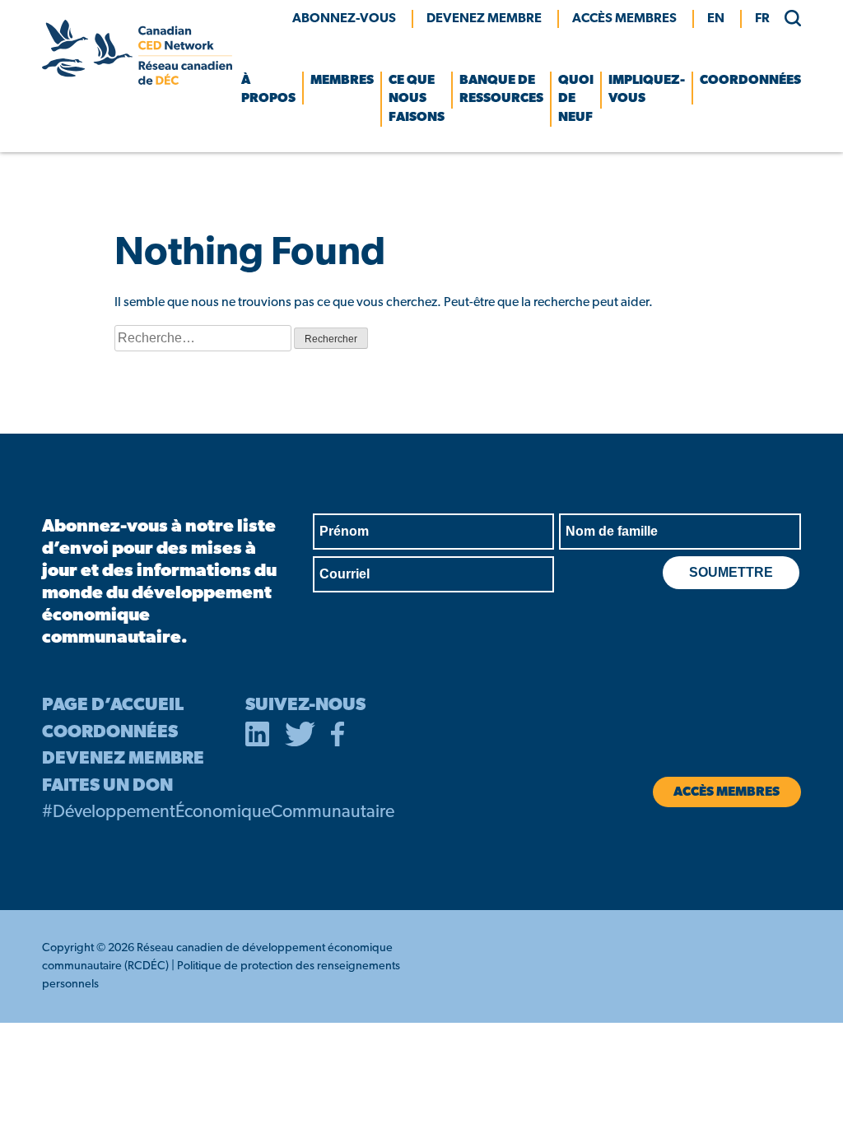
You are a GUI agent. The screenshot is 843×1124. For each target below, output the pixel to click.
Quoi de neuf (576, 99)
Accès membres (624, 19)
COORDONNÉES (110, 732)
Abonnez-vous (344, 19)
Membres (342, 80)
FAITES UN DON (107, 786)
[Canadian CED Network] (136, 81)
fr (762, 19)
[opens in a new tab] (257, 737)
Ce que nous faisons (417, 99)
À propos (268, 89)
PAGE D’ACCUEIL (113, 705)
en (715, 19)
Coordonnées (750, 80)
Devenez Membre (484, 19)
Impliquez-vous (646, 89)
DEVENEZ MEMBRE (123, 759)
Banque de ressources (501, 89)
